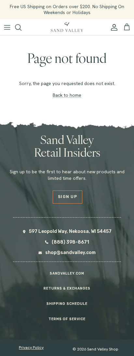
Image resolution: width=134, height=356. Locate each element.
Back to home (67, 95)
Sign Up (67, 196)
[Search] (21, 27)
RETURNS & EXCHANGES (67, 288)
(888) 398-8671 (70, 242)
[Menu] (7, 27)
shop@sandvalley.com (70, 252)
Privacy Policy (31, 347)
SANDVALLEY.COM (67, 273)
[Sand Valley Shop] (67, 27)
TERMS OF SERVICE (67, 319)
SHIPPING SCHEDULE (67, 304)
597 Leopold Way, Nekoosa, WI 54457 (70, 231)
